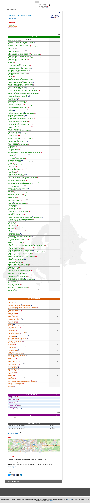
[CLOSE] (52, 500)
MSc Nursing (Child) (12, 369)
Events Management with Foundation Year (18, 144)
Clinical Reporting (12, 322)
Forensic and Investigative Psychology (17, 346)
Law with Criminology (13, 186)
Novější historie (11, 372)
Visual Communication (13, 384)
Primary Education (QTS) (14, 233)
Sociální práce (11, 261)
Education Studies (12, 140)
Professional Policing (13, 237)
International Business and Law (15, 353)
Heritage (10, 352)
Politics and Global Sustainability (15, 226)
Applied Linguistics (12, 313)
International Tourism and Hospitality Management (19, 183)
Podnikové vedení (12, 225)
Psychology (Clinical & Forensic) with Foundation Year (20, 244)
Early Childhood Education (14, 339)
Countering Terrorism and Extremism (16, 115)
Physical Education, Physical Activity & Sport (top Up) (20, 219)
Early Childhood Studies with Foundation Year (18, 133)
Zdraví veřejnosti (12, 290)
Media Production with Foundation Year (17, 199)
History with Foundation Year (14, 169)
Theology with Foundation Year (15, 285)
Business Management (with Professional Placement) (20, 85)
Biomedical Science (12, 71)
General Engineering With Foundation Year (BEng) (19, 161)
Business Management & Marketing (16, 91)
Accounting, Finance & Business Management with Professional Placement (25, 46)
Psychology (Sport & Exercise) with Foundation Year (20, 250)
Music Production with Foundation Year (17, 203)
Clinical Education (12, 321)
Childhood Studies (12, 99)
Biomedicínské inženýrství (14, 74)
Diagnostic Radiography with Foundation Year (18, 130)
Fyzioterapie (11, 155)
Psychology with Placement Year (15, 258)
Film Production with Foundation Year (16, 147)
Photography (11, 213)
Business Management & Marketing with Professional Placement (23, 93)
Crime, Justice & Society (13, 327)
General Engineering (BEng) (14, 160)
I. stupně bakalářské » (12, 25)
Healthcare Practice (12, 350)
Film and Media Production (14, 342)
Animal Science (11, 48)
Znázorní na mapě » (12, 466)
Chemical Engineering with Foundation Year (18, 96)
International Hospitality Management (16, 180)
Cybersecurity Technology (14, 333)
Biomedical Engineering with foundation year (18, 70)
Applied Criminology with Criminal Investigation (19, 53)
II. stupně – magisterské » (12, 26)
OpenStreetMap (54, 451)
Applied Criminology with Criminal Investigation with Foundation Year (24, 54)
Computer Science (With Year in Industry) (17, 107)
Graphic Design (11, 166)
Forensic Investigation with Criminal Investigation (19, 150)
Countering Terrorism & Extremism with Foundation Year (21, 113)
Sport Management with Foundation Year (17, 276)
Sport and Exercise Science (14, 268)
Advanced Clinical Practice (14, 304)
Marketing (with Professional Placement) (17, 192)
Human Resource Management (15, 175)
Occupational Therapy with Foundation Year (18, 211)
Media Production (12, 197)
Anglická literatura (12, 308)
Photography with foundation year (16, 214)
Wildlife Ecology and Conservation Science (18, 287)
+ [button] (9, 440)
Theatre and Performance (14, 284)
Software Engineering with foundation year (18, 265)
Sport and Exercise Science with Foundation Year (19, 270)
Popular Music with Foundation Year (16, 230)
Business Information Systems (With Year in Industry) (20, 82)
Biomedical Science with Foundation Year (17, 73)
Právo (9, 231)
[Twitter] (18, 475)
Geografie (10, 163)
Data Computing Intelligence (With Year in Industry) (20, 124)
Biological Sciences (12, 316)
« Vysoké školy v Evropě (11, 9)
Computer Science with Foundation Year (17, 109)
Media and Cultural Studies (14, 359)
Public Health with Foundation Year (16, 259)
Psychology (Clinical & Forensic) (15, 242)
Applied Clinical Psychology (14, 310)
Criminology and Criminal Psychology (16, 332)
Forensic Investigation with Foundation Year (18, 154)
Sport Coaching (11, 272)
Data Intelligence (12, 336)
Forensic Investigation (13, 149)
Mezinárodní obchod (13, 366)
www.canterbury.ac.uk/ (14, 18)
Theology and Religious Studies (15, 383)
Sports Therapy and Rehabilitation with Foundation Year (21, 279)
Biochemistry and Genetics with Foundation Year (19, 68)
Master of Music (12, 358)
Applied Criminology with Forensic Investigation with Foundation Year (24, 57)
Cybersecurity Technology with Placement (17, 335)
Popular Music (11, 228)
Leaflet (50, 451)
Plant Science (11, 222)
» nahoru (58, 34)
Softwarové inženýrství (13, 267)
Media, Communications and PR (15, 363)
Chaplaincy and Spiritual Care (15, 319)
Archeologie (11, 62)
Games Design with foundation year (16, 158)
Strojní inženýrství (12, 281)
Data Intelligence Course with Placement (17, 338)
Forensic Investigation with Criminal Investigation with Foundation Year (24, 152)
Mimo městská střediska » (13, 30)
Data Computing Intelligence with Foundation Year (19, 126)
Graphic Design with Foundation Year (16, 168)
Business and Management (14, 318)
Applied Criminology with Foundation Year (17, 59)
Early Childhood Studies (13, 132)
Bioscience (10, 76)
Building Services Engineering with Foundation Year (20, 79)
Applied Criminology (12, 51)
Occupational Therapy (13, 209)
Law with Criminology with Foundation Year (18, 188)
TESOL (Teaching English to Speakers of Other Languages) (22, 381)
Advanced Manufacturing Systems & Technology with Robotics (22, 307)
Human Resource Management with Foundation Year (20, 178)
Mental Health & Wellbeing (14, 200)
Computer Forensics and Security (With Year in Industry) (21, 105)
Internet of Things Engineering (15, 356)
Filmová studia (11, 344)
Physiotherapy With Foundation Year (16, 220)
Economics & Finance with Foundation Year (18, 136)
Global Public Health (12, 349)
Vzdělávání (10, 386)
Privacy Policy (69, 499)
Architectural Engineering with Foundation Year (19, 65)
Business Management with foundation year (18, 95)
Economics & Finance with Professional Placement (19, 138)
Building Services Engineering (15, 78)
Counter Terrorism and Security (15, 325)
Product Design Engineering (14, 234)
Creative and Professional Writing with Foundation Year (21, 118)
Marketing (10, 191)
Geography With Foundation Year (16, 164)
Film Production (11, 146)
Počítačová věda (12, 223)
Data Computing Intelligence (14, 123)
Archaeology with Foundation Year (16, 60)
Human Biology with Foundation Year (16, 174)
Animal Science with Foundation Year (16, 50)
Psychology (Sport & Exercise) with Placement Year (20, 253)
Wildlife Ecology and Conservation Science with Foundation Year (23, 289)
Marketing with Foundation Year (15, 194)
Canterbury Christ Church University (16, 425)
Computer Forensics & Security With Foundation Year (20, 102)
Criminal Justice (11, 330)
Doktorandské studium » (12, 27)
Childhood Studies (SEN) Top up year (16, 101)
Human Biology (11, 172)
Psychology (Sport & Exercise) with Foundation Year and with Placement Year (26, 251)
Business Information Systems (15, 81)
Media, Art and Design (13, 361)
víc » (56, 394)
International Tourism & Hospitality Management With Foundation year (24, 181)
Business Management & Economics (16, 87)
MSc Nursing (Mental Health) (15, 370)
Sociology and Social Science (15, 262)
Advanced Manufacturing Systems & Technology (19, 305)
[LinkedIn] (21, 476)
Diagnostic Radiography (13, 129)
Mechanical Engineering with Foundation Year (18, 195)
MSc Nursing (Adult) (12, 367)
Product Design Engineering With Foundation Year (19, 236)
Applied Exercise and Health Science (16, 311)
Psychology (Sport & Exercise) (15, 248)
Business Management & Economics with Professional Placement (23, 90)
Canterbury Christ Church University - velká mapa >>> (34, 452)
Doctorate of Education (13, 405)
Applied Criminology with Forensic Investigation (19, 56)
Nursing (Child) (11, 206)
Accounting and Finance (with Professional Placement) (20, 42)
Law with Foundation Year (14, 189)
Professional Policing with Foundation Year (18, 239)
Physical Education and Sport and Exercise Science (20, 216)
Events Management (13, 143)
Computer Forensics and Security (16, 104)
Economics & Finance (13, 135)
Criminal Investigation (13, 119)
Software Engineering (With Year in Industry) (18, 264)
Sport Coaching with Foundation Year (16, 273)
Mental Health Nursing (13, 364)
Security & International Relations (15, 377)
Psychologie (11, 240)
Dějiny (9, 127)
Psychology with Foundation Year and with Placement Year (21, 256)
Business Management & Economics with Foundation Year (21, 88)
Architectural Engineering (14, 64)
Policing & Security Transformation (16, 373)
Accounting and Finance (13, 40)
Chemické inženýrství (13, 98)
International (11, 417)
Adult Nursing (11, 302)
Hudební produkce (12, 171)
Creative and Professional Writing (16, 116)
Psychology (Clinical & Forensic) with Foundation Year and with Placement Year (26, 245)
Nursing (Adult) (11, 205)
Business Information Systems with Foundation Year (20, 84)
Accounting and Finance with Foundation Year (18, 43)
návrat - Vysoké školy (12, 481)
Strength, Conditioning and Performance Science (19, 380)
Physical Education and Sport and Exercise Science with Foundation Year (25, 217)
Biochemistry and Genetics (14, 67)
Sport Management (12, 275)
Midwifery (10, 202)
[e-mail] (12, 476)
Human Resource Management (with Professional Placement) (22, 177)
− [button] (9, 442)
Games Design (11, 157)
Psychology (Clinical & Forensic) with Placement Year (20, 247)
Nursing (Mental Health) (13, 208)
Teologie (10, 282)
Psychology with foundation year (15, 254)
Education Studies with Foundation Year (17, 141)
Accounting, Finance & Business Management (18, 45)
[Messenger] (9, 476)
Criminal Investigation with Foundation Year (18, 121)
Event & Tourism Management (15, 341)
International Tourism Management (16, 185)
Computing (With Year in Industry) (16, 112)
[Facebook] (15, 476)
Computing (10, 110)
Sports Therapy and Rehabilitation (16, 278)
